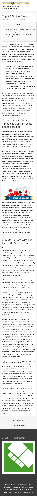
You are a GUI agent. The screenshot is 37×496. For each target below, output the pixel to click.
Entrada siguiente (19, 425)
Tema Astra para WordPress (24, 492)
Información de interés (10, 20)
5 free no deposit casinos (17, 153)
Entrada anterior (18, 420)
